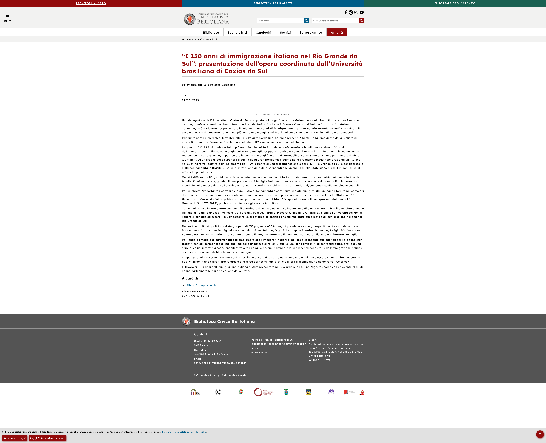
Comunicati (211, 39)
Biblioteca (211, 32)
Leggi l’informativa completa (47, 438)
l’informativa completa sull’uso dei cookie (184, 432)
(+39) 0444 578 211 (216, 353)
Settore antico (311, 32)
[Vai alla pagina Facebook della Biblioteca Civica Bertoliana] (345, 12)
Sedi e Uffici (237, 32)
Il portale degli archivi (455, 3)
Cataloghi (263, 32)
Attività (337, 32)
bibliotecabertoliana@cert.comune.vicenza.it (278, 343)
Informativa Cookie (234, 375)
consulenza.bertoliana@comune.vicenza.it (220, 362)
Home (189, 39)
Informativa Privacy (206, 375)
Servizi (285, 32)
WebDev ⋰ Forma (320, 359)
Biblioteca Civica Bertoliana (224, 321)
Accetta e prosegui (15, 438)
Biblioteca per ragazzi (273, 3)
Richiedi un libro (91, 3)
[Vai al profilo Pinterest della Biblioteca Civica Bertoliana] (351, 12)
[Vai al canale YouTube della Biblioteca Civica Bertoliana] (361, 12)
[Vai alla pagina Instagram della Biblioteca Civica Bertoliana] (356, 12)
